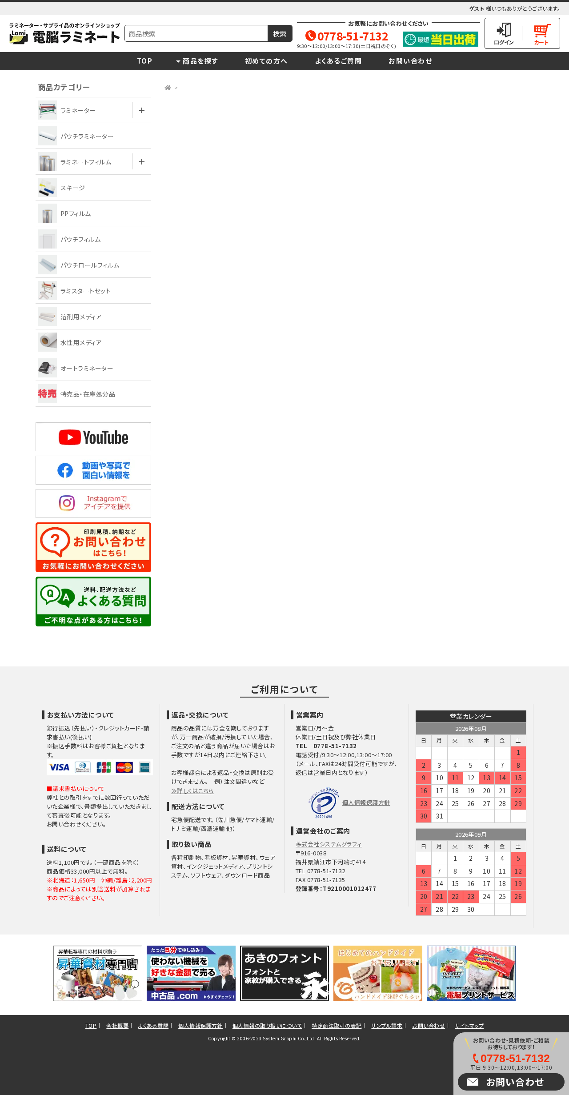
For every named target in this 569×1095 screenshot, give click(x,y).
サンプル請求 (386, 1025)
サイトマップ (469, 1025)
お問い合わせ (410, 60)
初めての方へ (266, 60)
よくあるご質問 (338, 60)
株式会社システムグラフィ (329, 844)
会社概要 (117, 1025)
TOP (145, 60)
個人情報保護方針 (366, 802)
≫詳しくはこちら (192, 790)
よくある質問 (153, 1025)
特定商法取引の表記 (336, 1025)
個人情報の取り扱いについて (267, 1025)
